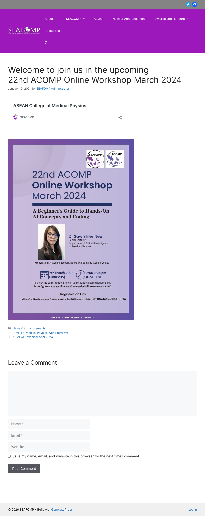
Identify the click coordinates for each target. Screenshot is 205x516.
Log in (192, 509)
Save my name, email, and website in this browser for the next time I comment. (76, 456)
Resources (52, 31)
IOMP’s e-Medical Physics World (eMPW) (40, 332)
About (49, 19)
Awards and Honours (170, 19)
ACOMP (99, 19)
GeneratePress (62, 509)
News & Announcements (130, 19)
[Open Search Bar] (46, 43)
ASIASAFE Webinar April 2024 (33, 337)
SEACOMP (73, 19)
